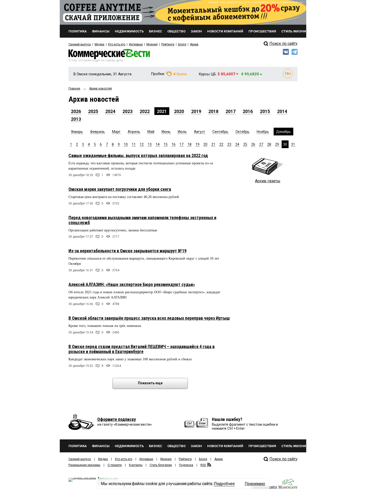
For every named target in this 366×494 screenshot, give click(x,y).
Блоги (182, 44)
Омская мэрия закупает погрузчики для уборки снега (119, 189)
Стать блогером (161, 465)
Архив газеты (267, 181)
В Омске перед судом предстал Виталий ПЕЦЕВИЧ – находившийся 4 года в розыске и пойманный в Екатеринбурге (141, 349)
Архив (194, 44)
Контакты (135, 465)
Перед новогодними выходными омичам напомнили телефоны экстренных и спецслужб (142, 220)
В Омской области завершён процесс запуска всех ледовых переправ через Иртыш (149, 318)
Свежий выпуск (79, 44)
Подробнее (224, 483)
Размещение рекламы (84, 465)
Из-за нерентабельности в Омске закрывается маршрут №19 (127, 250)
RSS (203, 465)
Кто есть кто (116, 44)
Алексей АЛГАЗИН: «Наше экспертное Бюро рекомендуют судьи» (131, 284)
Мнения (152, 44)
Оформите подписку (116, 419)
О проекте (115, 465)
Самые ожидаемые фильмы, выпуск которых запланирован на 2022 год (138, 155)
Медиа (99, 44)
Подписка (186, 465)
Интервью (136, 44)
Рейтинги (167, 44)
